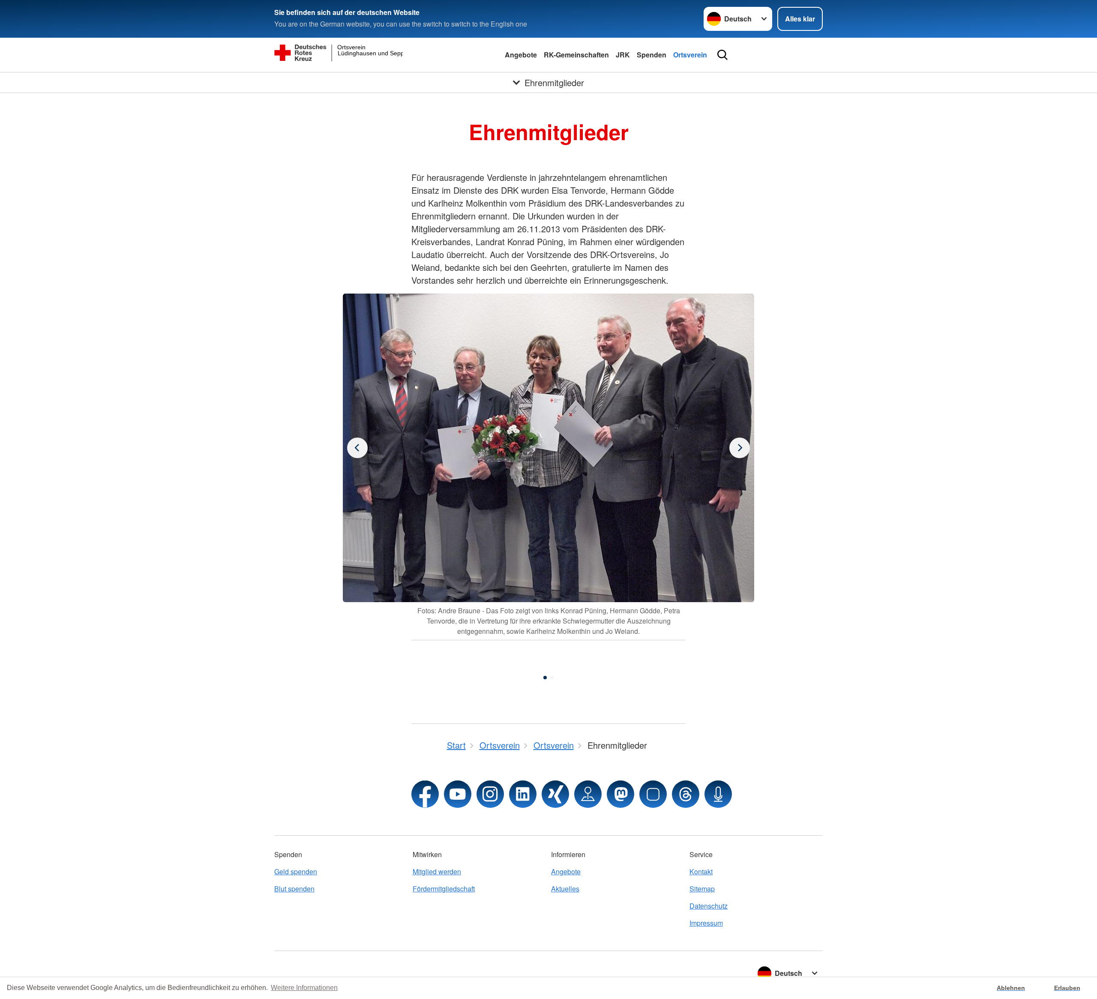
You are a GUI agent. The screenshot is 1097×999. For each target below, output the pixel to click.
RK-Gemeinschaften (576, 55)
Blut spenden (294, 889)
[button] (545, 677)
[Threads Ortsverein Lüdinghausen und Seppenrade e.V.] (685, 794)
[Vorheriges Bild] (739, 448)
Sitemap (702, 889)
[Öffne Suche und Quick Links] (722, 55)
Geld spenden (295, 871)
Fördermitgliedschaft (444, 889)
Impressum (706, 923)
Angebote (521, 55)
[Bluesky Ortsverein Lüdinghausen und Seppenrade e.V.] (653, 794)
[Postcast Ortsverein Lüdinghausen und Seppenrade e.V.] (718, 794)
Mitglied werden (437, 871)
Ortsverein (690, 55)
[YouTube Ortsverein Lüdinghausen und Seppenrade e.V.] (457, 794)
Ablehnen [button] (1011, 987)
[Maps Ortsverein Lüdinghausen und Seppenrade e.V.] (588, 794)
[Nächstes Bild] (357, 448)
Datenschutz (708, 906)
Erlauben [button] (1067, 987)
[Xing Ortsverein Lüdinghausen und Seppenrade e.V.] (555, 794)
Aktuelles (565, 889)
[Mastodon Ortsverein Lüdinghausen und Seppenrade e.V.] (620, 794)
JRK (623, 55)
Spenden (651, 55)
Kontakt (701, 871)
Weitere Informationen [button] (304, 987)
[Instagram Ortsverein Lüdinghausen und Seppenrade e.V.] (490, 794)
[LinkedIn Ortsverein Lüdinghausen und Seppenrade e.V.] (523, 794)
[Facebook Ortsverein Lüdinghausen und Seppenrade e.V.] (425, 794)
